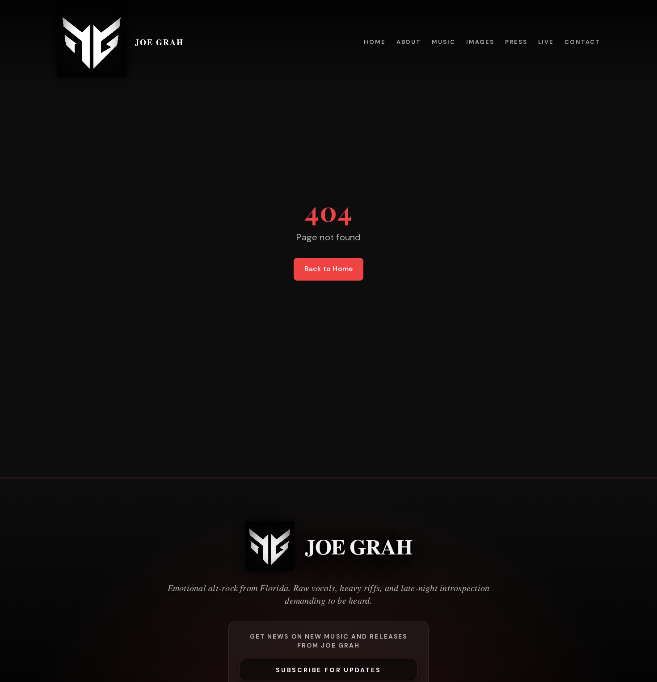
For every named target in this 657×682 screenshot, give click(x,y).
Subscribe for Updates (328, 670)
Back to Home (328, 268)
